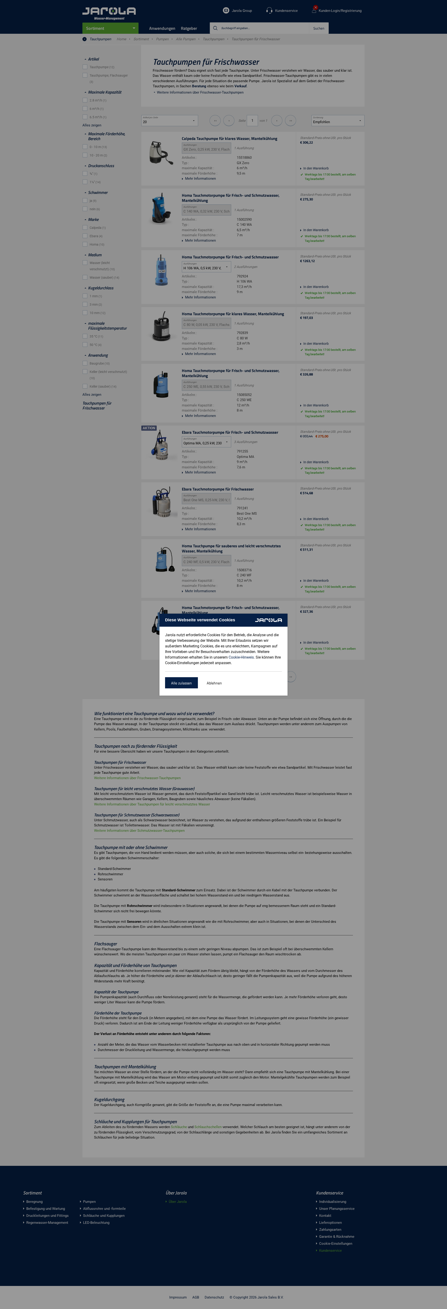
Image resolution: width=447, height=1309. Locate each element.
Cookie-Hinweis (241, 657)
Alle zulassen (181, 683)
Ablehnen (214, 683)
